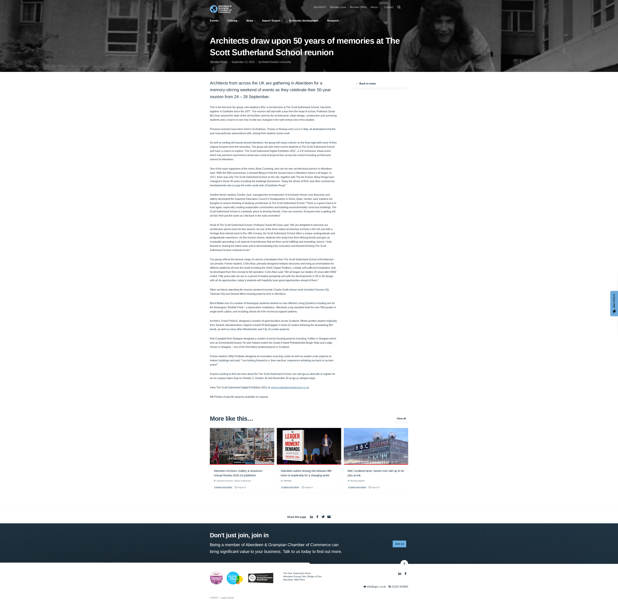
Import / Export (271, 20)
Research (333, 20)
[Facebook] (405, 573)
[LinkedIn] (400, 573)
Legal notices (227, 597)
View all (401, 418)
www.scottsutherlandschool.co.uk (290, 387)
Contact (388, 7)
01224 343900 (399, 586)
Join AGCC (319, 7)
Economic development (303, 20)
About (373, 7)
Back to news (367, 83)
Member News (219, 62)
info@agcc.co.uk (376, 586)
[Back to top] (404, 564)
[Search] (399, 7)
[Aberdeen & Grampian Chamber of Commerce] (220, 9)
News (249, 20)
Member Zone (338, 7)
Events (214, 20)
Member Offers (358, 7)
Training (232, 20)
